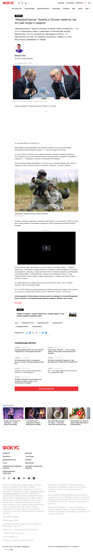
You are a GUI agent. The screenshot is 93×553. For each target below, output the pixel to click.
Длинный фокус (9, 460)
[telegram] (14, 478)
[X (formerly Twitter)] (22, 3)
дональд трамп (43, 323)
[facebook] (4, 478)
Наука (80, 8)
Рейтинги (79, 3)
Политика (56, 8)
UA (85, 3)
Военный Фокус (43, 8)
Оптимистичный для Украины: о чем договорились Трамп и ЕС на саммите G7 (63, 361)
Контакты (76, 546)
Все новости (17, 8)
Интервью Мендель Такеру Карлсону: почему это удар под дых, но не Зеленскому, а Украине (28, 381)
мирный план (58, 323)
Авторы (28, 460)
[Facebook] (19, 3)
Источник (18, 303)
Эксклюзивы (30, 8)
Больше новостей (46, 389)
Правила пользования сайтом (12, 467)
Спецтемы (70, 3)
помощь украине (22, 326)
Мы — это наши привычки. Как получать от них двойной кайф (62, 371)
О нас (5, 463)
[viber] (24, 478)
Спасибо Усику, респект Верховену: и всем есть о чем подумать (28, 371)
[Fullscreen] (76, 171)
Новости (6, 453)
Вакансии (29, 463)
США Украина (37, 326)
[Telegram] (25, 3)
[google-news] (29, 478)
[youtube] (19, 478)
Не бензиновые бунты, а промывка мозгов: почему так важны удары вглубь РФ (29, 362)
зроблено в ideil (8, 549)
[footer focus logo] (11, 448)
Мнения (61, 3)
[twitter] (9, 478)
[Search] (89, 2)
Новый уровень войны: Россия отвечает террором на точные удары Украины (29, 350)
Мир (73, 8)
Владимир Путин (28, 323)
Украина (66, 8)
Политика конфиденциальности (59, 546)
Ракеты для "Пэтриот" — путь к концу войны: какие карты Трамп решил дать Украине (62, 351)
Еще (86, 8)
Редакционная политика (9, 472)
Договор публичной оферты (33, 467)
